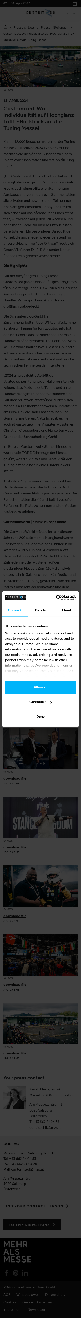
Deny (40, 716)
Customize (37, 702)
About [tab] (66, 610)
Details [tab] (40, 610)
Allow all (40, 687)
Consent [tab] (14, 610)
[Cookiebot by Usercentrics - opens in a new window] (57, 598)
